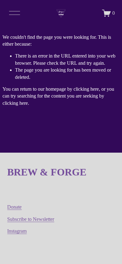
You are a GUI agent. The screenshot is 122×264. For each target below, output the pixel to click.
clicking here (86, 89)
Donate (14, 207)
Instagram (17, 231)
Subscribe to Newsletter (30, 219)
